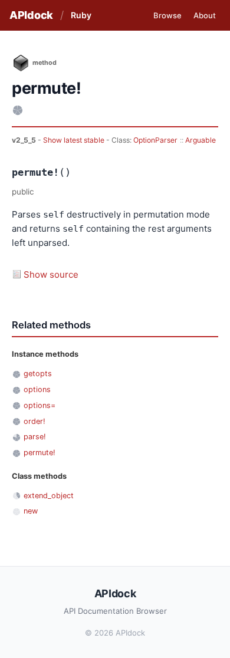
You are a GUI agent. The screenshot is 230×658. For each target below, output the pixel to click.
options (37, 389)
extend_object (49, 495)
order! (34, 421)
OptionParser (155, 140)
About (204, 15)
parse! (35, 436)
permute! (39, 452)
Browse (167, 15)
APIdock (31, 15)
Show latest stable (74, 140)
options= (39, 405)
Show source (51, 274)
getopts (38, 373)
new (31, 510)
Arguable (200, 140)
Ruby (81, 15)
